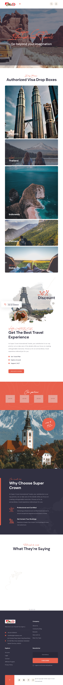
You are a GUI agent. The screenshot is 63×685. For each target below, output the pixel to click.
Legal (6, 655)
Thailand (13, 160)
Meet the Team (37, 638)
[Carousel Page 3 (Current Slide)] (31, 609)
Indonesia (14, 214)
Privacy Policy (9, 665)
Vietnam (13, 241)
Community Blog (37, 629)
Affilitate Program (10, 662)
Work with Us (36, 635)
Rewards (35, 632)
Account (7, 652)
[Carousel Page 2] (30, 609)
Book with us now (16, 371)
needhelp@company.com (15, 635)
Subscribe (45, 660)
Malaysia (13, 133)
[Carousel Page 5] (34, 609)
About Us (35, 626)
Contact (7, 658)
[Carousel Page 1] (28, 609)
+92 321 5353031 (13, 305)
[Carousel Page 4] (32, 609)
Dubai (12, 267)
